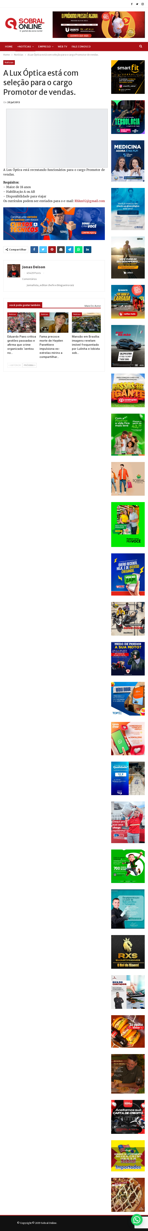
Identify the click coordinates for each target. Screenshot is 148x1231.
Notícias (9, 62)
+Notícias (24, 46)
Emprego (44, 46)
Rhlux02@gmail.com (90, 201)
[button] (137, 1220)
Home (9, 46)
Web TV (62, 46)
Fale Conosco (81, 46)
